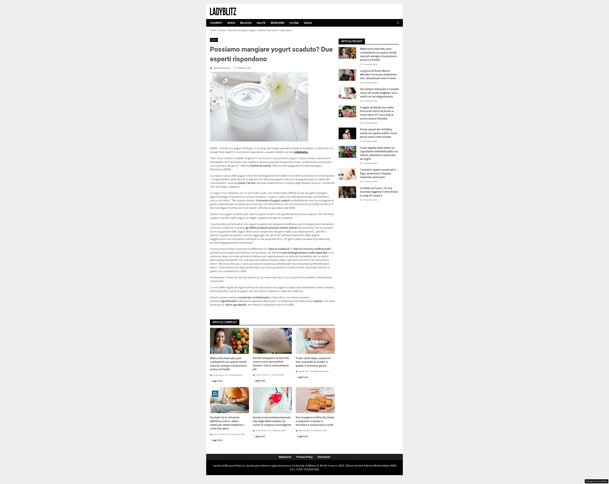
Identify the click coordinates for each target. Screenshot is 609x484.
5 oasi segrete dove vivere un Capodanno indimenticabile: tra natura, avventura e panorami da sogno (379, 153)
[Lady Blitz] (223, 11)
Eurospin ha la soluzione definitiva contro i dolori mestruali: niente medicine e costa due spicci (227, 423)
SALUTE (261, 23)
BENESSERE (277, 23)
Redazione (285, 457)
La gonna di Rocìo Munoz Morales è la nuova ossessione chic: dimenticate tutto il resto (378, 74)
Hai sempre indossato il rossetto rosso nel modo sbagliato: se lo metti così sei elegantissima (379, 92)
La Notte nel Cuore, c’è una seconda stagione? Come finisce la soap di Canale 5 (379, 191)
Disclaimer (324, 457)
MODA (231, 23)
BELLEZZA (246, 23)
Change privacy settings (596, 481)
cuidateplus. (301, 152)
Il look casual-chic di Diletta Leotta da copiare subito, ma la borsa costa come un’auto (378, 133)
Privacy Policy (304, 457)
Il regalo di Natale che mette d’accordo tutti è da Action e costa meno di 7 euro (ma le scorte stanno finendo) (377, 113)
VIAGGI (308, 23)
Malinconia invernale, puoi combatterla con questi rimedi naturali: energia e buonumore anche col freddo (228, 363)
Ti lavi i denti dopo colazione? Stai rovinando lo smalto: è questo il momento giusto (313, 361)
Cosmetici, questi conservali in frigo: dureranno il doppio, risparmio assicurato (378, 173)
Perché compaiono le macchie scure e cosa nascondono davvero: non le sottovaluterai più (271, 363)
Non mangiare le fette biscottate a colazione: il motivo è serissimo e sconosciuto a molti (315, 421)
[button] (397, 23)
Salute (214, 39)
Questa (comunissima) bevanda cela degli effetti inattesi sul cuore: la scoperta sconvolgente (272, 421)
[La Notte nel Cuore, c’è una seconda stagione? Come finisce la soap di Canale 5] (347, 192)
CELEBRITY (216, 23)
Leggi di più (217, 380)
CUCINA (294, 23)
